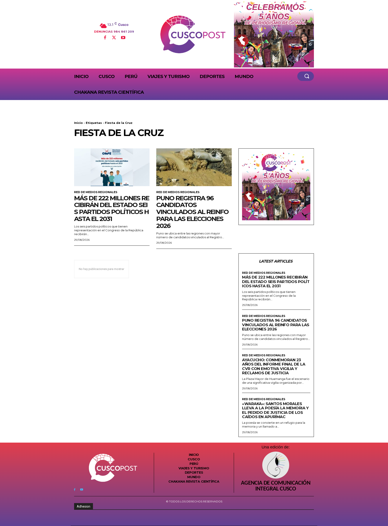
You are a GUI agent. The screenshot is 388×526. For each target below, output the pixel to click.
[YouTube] (123, 38)
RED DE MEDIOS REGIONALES (95, 192)
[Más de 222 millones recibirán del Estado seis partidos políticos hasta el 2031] (112, 167)
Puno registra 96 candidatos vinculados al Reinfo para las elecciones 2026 (192, 212)
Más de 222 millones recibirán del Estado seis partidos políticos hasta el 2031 (111, 208)
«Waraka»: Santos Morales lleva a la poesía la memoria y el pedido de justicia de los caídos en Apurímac (275, 410)
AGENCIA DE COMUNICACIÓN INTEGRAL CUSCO (275, 486)
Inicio (78, 123)
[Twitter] (114, 38)
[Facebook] (104, 38)
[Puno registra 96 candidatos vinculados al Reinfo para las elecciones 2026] (194, 167)
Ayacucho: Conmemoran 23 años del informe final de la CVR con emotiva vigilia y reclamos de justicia (273, 366)
